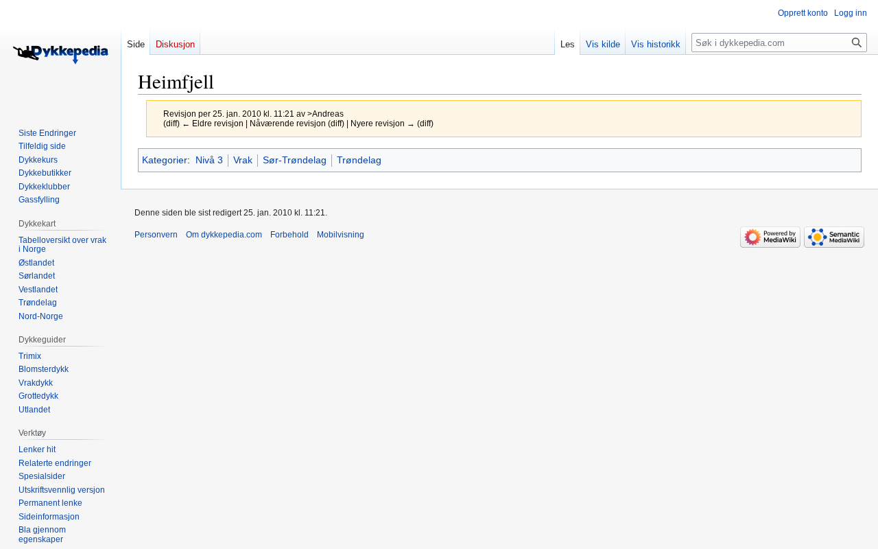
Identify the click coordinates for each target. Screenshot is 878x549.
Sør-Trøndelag (295, 159)
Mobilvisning (340, 235)
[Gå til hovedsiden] (60, 55)
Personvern (156, 235)
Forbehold (289, 235)
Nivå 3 (209, 159)
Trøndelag (359, 159)
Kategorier (164, 159)
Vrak (242, 159)
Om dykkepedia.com (224, 235)
